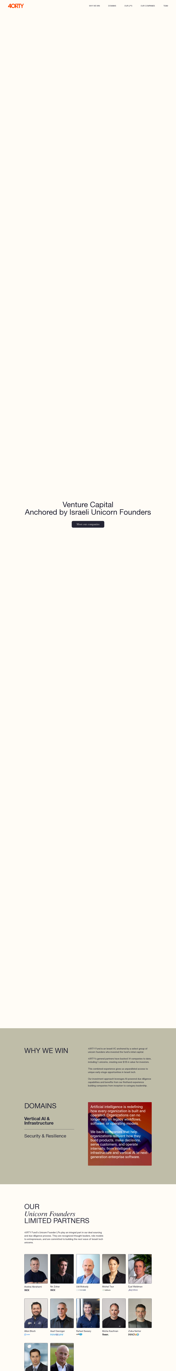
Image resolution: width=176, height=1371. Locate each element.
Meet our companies (88, 524)
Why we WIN (94, 6)
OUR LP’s (128, 6)
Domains (112, 6)
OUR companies (148, 6)
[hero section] (16, 6)
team (165, 6)
